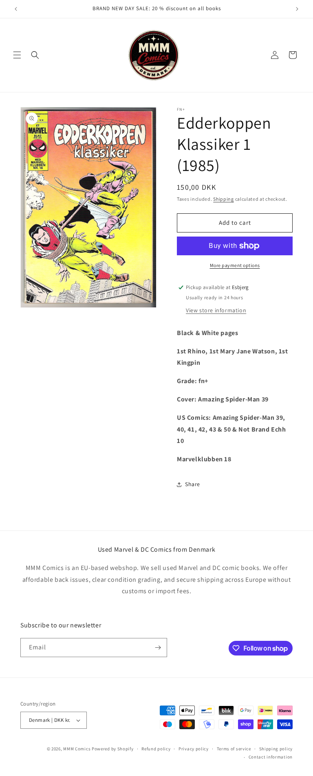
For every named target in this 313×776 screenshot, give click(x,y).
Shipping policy (276, 749)
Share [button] (192, 484)
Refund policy (155, 749)
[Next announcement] (297, 9)
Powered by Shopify (113, 749)
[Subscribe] (158, 647)
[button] (17, 55)
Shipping (223, 199)
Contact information (271, 757)
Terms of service (234, 749)
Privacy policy (194, 749)
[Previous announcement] (16, 9)
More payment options (235, 265)
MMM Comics (76, 749)
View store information (216, 310)
